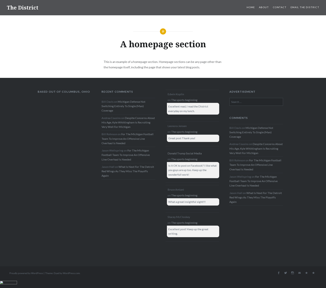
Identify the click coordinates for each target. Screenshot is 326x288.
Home (251, 7)
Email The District (305, 7)
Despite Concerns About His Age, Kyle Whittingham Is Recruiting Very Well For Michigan (128, 122)
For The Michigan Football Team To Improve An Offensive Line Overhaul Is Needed (127, 138)
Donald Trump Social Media (185, 153)
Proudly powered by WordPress (26, 273)
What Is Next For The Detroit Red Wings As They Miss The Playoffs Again (128, 171)
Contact (280, 7)
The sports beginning (184, 99)
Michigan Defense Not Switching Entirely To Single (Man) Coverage (123, 106)
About (264, 7)
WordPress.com (71, 273)
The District (22, 7)
